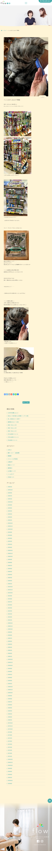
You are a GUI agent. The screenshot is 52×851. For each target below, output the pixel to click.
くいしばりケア (11, 474)
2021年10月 (10, 592)
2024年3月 (10, 514)
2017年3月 (10, 750)
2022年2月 (10, 580)
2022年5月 (10, 571)
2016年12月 (10, 759)
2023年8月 (10, 535)
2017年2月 (10, 753)
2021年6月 (10, 604)
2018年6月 (10, 704)
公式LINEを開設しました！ (13, 412)
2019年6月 (10, 677)
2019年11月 (10, 662)
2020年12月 (10, 623)
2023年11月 (10, 526)
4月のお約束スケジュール (13, 434)
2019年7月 (10, 674)
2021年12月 (10, 586)
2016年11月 (10, 762)
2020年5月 (10, 644)
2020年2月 (10, 653)
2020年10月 (10, 629)
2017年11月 (10, 726)
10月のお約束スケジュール (13, 437)
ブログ (5, 30)
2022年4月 (10, 574)
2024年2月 (10, 517)
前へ (24, 402)
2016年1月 (10, 777)
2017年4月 (10, 747)
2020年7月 (10, 638)
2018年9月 (10, 695)
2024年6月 (10, 508)
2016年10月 (10, 765)
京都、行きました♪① (12, 431)
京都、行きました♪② (12, 428)
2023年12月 (10, 523)
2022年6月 (10, 568)
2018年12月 (10, 686)
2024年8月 (10, 505)
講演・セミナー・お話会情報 (13, 452)
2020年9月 (10, 632)
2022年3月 (10, 577)
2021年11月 (10, 589)
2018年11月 (10, 689)
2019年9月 (10, 668)
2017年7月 (10, 738)
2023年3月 (10, 544)
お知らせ (9, 449)
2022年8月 (10, 562)
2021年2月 (10, 617)
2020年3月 (10, 650)
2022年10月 (10, 556)
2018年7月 (10, 701)
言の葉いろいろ (11, 477)
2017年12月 (10, 723)
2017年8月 (10, 735)
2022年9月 (10, 559)
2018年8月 (10, 698)
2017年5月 (10, 744)
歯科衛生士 (10, 468)
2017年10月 (10, 729)
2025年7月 (10, 495)
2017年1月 (10, 756)
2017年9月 (10, 732)
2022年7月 (10, 565)
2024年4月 (10, 511)
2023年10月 (10, 529)
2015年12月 (10, 780)
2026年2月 (10, 486)
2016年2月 (10, 774)
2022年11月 (10, 553)
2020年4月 (10, 647)
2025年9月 (10, 492)
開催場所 (9, 455)
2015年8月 (10, 783)
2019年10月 (10, 665)
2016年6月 (10, 771)
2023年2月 (10, 547)
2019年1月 (10, 683)
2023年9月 (10, 532)
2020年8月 (10, 635)
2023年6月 (10, 538)
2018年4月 (10, 710)
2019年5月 (10, 680)
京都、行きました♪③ (12, 425)
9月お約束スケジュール (12, 440)
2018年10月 (10, 692)
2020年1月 (10, 656)
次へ (28, 402)
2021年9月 (10, 595)
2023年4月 (10, 541)
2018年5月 (10, 707)
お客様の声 (10, 461)
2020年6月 (10, 641)
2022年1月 (10, 583)
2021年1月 (10, 620)
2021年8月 (10, 598)
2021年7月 (10, 601)
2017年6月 (10, 741)
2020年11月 (10, 626)
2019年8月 (10, 671)
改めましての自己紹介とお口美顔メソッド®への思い (18, 415)
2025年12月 (10, 489)
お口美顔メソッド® (12, 471)
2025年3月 (10, 498)
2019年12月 (10, 659)
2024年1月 (10, 520)
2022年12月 (10, 550)
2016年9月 (10, 768)
